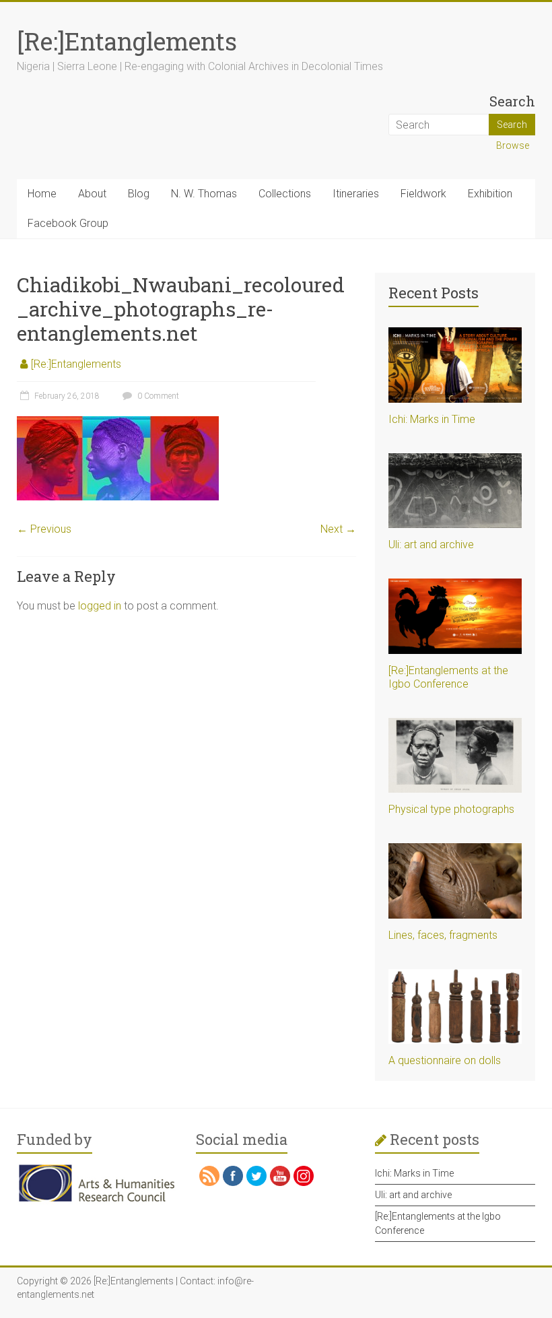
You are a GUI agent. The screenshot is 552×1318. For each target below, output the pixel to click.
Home (42, 193)
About (92, 193)
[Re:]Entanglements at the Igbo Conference (448, 677)
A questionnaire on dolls (444, 1060)
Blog (138, 193)
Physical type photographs (451, 809)
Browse (512, 145)
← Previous (44, 529)
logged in (99, 605)
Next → (338, 529)
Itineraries (356, 193)
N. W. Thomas (204, 193)
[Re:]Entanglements (127, 41)
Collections (284, 193)
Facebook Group (68, 223)
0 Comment (157, 396)
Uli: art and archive (431, 544)
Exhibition (490, 193)
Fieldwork (423, 193)
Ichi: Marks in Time (431, 419)
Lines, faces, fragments (442, 935)
